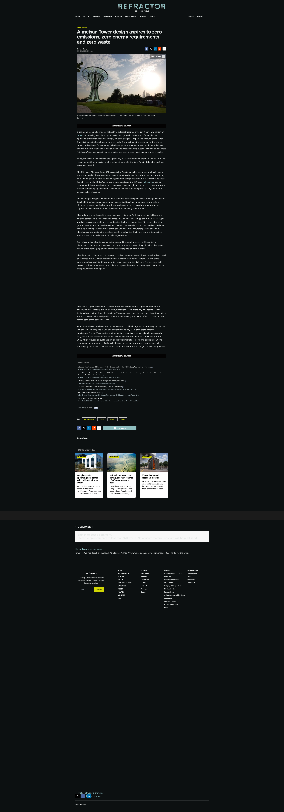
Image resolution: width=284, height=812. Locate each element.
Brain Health (169, 576)
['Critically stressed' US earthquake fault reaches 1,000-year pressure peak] (121, 462)
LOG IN (199, 17)
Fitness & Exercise (171, 604)
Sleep (166, 608)
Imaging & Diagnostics (172, 586)
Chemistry (145, 580)
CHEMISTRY (107, 17)
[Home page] (142, 6)
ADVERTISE (122, 586)
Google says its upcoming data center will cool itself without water (87, 479)
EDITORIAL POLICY (125, 583)
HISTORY (118, 17)
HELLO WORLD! (123, 573)
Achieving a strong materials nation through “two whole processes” (101, 381)
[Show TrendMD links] (164, 407)
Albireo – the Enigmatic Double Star (90, 398)
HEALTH (86, 17)
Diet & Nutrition (170, 601)
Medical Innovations (171, 580)
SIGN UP (191, 17)
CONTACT (121, 595)
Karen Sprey (83, 438)
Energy (112, 419)
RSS (119, 598)
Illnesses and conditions (173, 573)
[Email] (164, 49)
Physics (144, 589)
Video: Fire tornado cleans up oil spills (151, 476)
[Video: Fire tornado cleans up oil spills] (154, 462)
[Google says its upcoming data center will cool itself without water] (89, 462)
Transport (191, 583)
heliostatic (148, 182)
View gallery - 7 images (121, 126)
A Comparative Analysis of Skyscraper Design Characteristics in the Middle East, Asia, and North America (114, 367)
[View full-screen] (163, 56)
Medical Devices (170, 589)
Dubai (102, 419)
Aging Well (168, 598)
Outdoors (191, 580)
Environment (82, 27)
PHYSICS (143, 17)
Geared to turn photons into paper (90, 392)
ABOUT (120, 580)
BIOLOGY (96, 17)
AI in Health (168, 583)
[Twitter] (151, 49)
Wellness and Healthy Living (174, 595)
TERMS (120, 589)
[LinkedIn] (155, 49)
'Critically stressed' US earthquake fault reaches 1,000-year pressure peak (121, 479)
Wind (123, 419)
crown (80, 135)
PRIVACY (121, 592)
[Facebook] (146, 49)
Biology (144, 576)
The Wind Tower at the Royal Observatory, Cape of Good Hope (100, 386)
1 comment (122, 428)
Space (143, 592)
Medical (144, 586)
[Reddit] (159, 49)
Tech (189, 576)
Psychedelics (169, 592)
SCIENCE (144, 570)
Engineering (192, 573)
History (143, 583)
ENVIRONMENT (130, 17)
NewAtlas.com (192, 570)
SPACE (152, 17)
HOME (77, 17)
